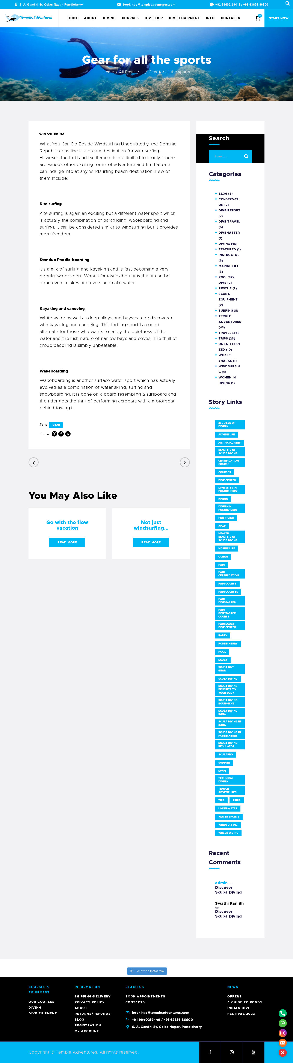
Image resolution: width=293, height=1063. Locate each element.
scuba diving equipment (227, 701)
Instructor (229, 255)
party (222, 635)
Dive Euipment (43, 1013)
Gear (56, 424)
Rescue (225, 288)
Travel (225, 333)
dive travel (229, 221)
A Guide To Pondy (245, 1002)
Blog (223, 194)
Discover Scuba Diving (228, 890)
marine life (226, 548)
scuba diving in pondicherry (229, 734)
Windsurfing (52, 134)
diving (223, 499)
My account (87, 1031)
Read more (67, 542)
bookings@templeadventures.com (149, 4)
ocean (223, 556)
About (81, 1008)
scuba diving (227, 678)
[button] (283, 1053)
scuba (222, 660)
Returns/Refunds (93, 1014)
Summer (224, 762)
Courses (224, 472)
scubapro (225, 754)
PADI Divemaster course (227, 613)
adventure (226, 434)
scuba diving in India (229, 723)
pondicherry (227, 643)
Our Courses (42, 1002)
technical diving (225, 779)
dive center (227, 480)
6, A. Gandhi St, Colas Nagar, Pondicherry (51, 4)
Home (108, 72)
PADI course (227, 583)
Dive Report (229, 210)
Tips (221, 800)
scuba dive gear (226, 668)
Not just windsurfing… (151, 525)
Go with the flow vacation (67, 525)
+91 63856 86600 (255, 4)
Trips (223, 338)
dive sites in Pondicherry (227, 489)
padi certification (228, 573)
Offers (234, 996)
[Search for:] (230, 156)
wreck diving (228, 833)
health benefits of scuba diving (227, 537)
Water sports (228, 816)
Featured (227, 249)
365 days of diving (227, 424)
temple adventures (227, 790)
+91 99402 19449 (227, 4)
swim (222, 771)
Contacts (135, 1002)
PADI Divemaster (227, 600)
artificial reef (229, 442)
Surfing (226, 310)
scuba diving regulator (227, 744)
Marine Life (229, 266)
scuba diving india (227, 712)
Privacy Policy (90, 1002)
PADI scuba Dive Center (227, 625)
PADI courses (228, 592)
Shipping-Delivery (93, 996)
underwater (227, 808)
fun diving (226, 518)
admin (221, 883)
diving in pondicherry (227, 508)
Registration (88, 1025)
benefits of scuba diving (227, 451)
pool (222, 651)
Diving (224, 244)
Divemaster (229, 233)
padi (221, 565)
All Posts (127, 72)
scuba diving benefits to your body (227, 689)
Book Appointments (145, 996)
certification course (228, 462)
